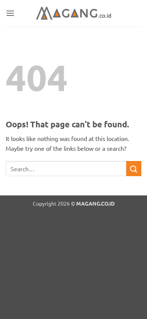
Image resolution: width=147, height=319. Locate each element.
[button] (10, 13)
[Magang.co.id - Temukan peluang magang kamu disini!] (73, 13)
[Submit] (133, 168)
